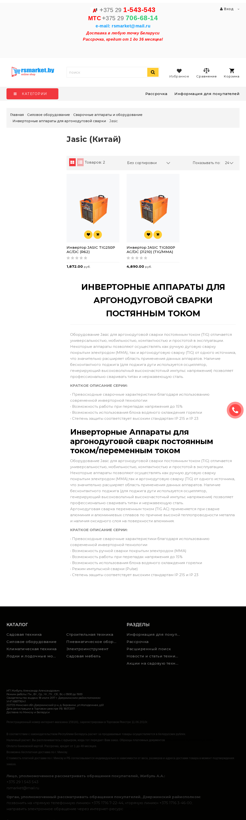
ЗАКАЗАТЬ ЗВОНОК (237, 410)
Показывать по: (207, 163)
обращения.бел (140, 809)
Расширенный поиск (149, 649)
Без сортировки (142, 163)
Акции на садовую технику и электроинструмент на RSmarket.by (155, 663)
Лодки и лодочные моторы (32, 656)
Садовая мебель (83, 656)
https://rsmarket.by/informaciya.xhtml (189, 740)
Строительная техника (89, 634)
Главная (17, 115)
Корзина (232, 76)
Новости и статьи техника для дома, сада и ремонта (155, 656)
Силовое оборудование (31, 641)
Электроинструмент (87, 649)
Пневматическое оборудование (92, 641)
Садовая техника (24, 634)
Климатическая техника (31, 649)
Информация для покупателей (207, 93)
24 (227, 163)
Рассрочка (156, 93)
